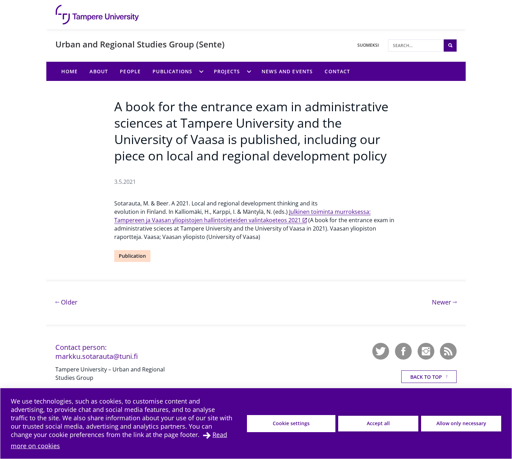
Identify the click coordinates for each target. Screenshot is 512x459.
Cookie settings (291, 423)
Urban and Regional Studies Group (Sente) (140, 44)
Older (68, 302)
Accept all (378, 423)
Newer (444, 302)
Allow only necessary (461, 423)
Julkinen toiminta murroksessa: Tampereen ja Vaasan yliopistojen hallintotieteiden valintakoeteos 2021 (242, 216)
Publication (132, 256)
